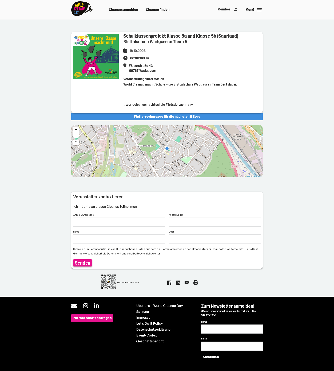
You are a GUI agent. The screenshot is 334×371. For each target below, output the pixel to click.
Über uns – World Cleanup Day (159, 306)
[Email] (187, 282)
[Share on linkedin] (178, 282)
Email (171, 232)
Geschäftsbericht (150, 341)
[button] (167, 149)
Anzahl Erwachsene (83, 215)
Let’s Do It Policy (149, 323)
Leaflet (248, 176)
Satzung (142, 312)
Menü (249, 9)
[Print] (195, 282)
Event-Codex (146, 335)
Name (76, 232)
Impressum (144, 317)
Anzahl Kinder (176, 215)
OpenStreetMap (257, 176)
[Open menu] (259, 10)
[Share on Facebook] (169, 282)
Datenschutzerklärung (153, 329)
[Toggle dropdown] (235, 9)
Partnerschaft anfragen (92, 318)
